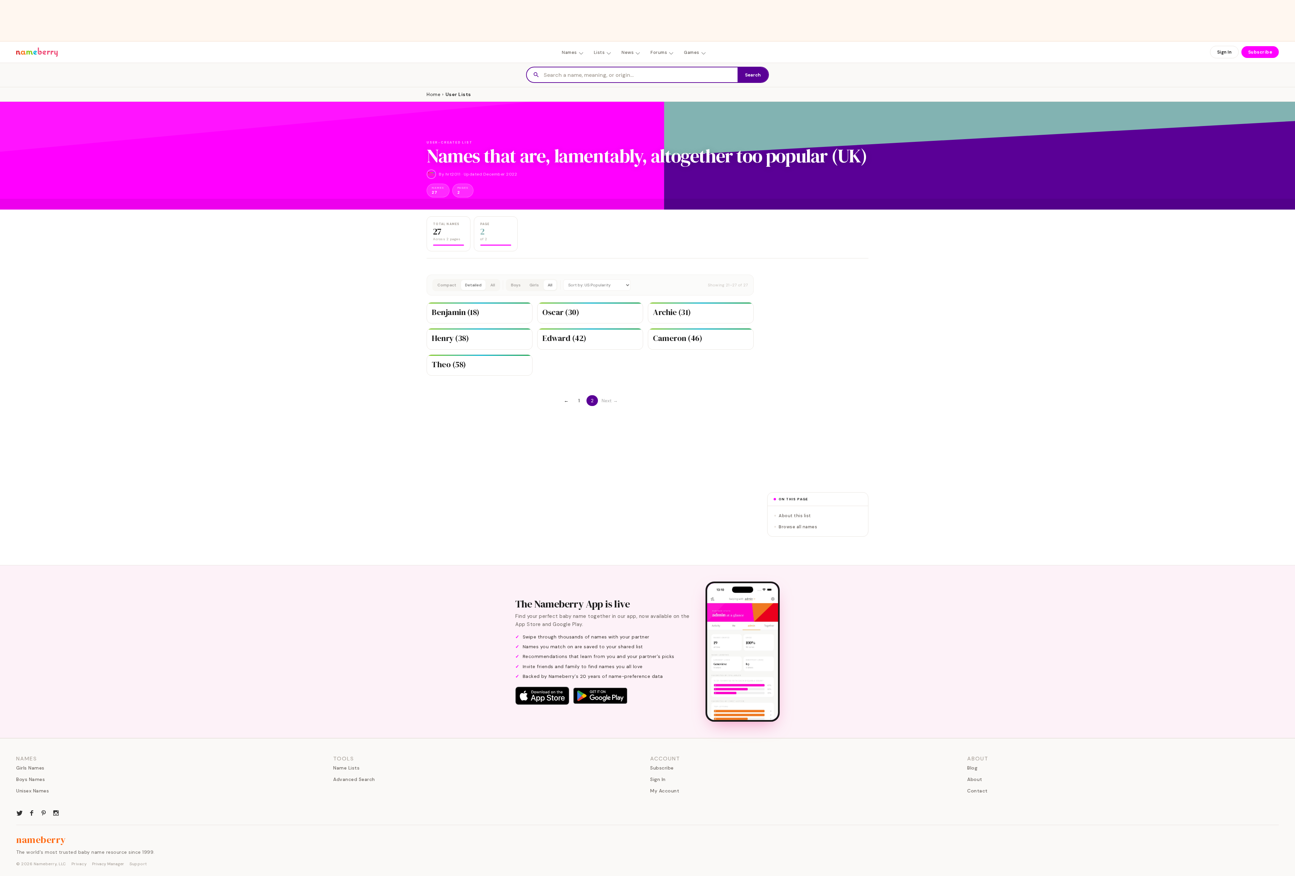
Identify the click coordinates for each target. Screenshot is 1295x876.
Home (433, 94)
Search (753, 75)
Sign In (1224, 52)
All (492, 285)
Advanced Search (354, 779)
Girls (534, 285)
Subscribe (1260, 52)
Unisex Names (32, 791)
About (974, 779)
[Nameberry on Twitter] (19, 812)
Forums (659, 52)
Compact (446, 285)
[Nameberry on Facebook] (31, 812)
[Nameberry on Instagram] (56, 812)
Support (138, 864)
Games (691, 52)
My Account (664, 791)
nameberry (41, 839)
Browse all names (798, 527)
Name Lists (346, 768)
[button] (590, 285)
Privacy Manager (108, 864)
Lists (599, 52)
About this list (795, 516)
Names (569, 52)
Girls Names (30, 768)
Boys (516, 285)
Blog (972, 768)
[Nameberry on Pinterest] (43, 812)
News (628, 52)
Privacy (79, 864)
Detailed (473, 285)
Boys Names (30, 779)
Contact (977, 791)
